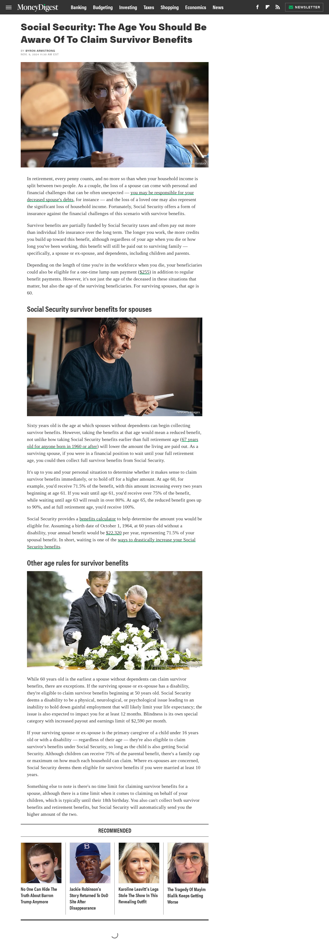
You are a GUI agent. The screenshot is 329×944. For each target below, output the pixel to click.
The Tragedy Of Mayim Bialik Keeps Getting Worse (186, 895)
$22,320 (114, 532)
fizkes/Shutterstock (194, 163)
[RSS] (277, 8)
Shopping (170, 7)
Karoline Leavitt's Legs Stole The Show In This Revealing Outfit (138, 895)
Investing (128, 7)
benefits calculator (97, 518)
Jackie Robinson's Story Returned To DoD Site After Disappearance (89, 898)
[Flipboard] (267, 8)
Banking (78, 7)
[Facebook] (257, 8)
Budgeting (103, 7)
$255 (144, 271)
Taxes (149, 7)
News (218, 7)
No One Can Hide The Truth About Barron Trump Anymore (39, 895)
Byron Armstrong (40, 50)
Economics (195, 7)
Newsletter (307, 7)
